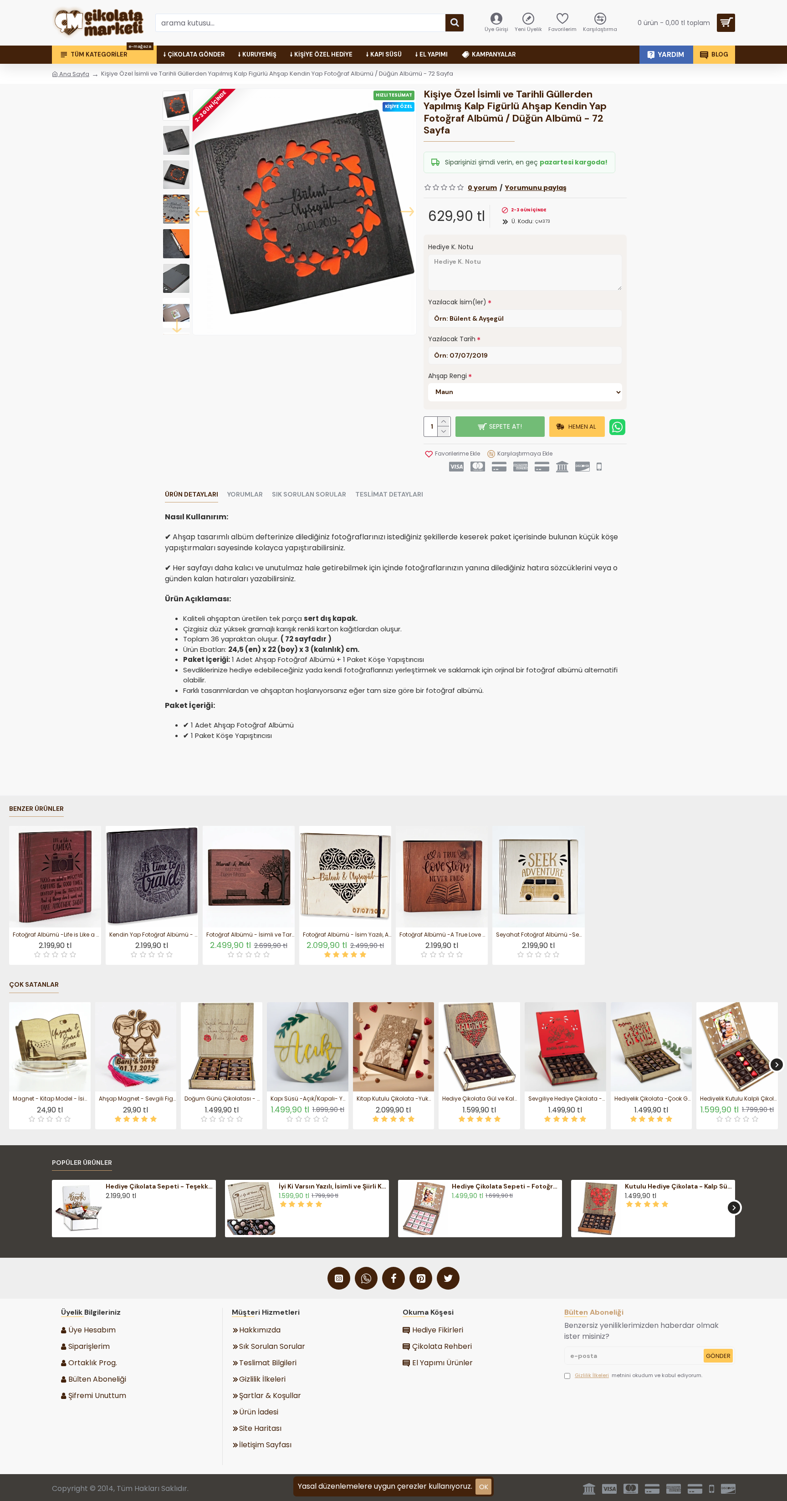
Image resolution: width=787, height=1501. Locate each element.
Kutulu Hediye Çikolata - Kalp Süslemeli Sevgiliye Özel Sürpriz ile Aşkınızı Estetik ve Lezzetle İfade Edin (679, 1186)
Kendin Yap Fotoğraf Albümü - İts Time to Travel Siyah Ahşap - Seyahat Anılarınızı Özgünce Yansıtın (153, 934)
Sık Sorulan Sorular (309, 494)
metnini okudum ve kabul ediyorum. (638, 1375)
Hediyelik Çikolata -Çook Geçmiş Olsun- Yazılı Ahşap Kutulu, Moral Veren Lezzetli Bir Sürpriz (653, 1098)
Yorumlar (245, 494)
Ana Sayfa (73, 74)
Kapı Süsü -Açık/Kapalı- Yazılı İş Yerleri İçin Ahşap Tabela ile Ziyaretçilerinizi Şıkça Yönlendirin (309, 1098)
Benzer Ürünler (36, 809)
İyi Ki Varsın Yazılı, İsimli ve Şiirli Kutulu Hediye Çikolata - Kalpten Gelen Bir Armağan (333, 1186)
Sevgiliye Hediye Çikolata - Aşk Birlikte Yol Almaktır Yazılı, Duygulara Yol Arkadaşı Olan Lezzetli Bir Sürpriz (567, 1098)
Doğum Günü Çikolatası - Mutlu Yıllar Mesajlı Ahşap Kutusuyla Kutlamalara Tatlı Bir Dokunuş (223, 1098)
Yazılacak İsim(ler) (457, 302)
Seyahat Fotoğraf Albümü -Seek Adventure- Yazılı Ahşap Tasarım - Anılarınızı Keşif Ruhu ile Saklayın (540, 934)
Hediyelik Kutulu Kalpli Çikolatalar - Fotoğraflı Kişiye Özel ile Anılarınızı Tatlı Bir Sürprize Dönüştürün (739, 1098)
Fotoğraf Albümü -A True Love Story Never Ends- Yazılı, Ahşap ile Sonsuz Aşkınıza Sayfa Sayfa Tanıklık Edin (443, 934)
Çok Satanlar (34, 985)
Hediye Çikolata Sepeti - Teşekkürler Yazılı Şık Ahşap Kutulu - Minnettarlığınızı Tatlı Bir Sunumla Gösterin (160, 1186)
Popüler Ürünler (82, 1163)
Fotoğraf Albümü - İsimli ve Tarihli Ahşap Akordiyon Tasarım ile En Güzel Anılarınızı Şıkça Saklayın (250, 934)
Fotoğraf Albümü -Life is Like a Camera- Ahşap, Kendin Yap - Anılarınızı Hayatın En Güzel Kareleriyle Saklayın (57, 934)
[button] (202, 212)
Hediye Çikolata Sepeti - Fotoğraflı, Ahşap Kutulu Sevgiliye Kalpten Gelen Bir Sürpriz (506, 1186)
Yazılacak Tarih (451, 338)
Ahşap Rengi (447, 375)
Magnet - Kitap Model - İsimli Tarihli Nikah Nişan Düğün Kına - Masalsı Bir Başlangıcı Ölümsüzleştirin (52, 1098)
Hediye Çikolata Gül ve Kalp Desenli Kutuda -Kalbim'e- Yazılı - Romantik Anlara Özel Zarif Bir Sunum (481, 1098)
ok (483, 1486)
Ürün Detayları (191, 494)
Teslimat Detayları (389, 494)
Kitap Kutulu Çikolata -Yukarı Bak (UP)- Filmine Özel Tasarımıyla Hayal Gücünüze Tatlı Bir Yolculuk (395, 1098)
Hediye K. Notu (450, 246)
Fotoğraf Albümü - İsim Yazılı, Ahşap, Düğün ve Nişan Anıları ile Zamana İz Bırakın (347, 934)
